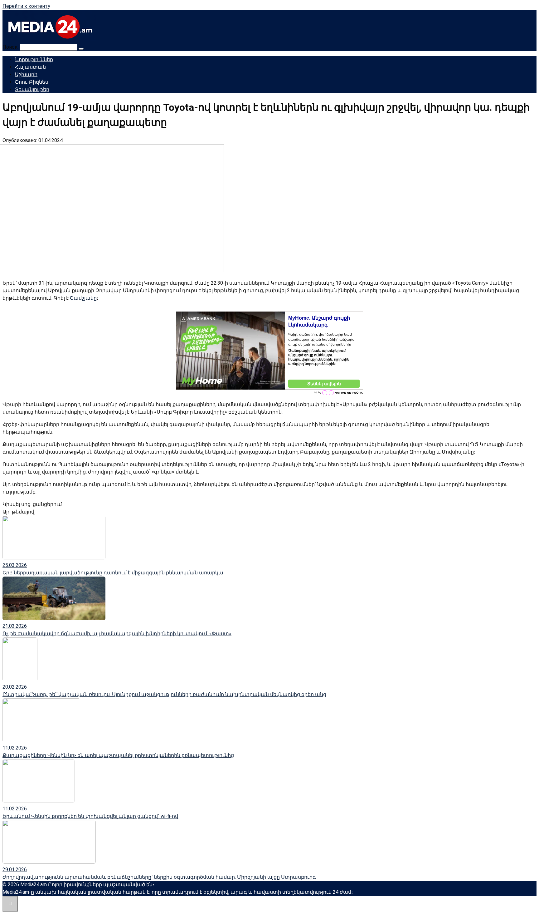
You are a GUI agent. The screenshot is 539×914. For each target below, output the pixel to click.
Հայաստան (30, 67)
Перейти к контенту (26, 6)
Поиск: (11, 47)
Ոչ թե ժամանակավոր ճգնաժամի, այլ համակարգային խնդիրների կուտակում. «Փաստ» (116, 633)
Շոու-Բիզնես (31, 82)
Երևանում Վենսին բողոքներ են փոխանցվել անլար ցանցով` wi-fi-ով (90, 816)
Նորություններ (34, 59)
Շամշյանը (83, 298)
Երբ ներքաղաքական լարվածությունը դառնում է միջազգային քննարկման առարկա (112, 573)
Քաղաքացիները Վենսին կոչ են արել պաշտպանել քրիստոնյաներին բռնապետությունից (118, 755)
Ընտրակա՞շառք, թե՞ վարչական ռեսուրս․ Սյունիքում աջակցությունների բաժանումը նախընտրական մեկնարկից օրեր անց (164, 694)
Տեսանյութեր (32, 89)
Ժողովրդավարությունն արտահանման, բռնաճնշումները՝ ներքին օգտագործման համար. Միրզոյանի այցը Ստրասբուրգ (159, 877)
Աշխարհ (26, 74)
